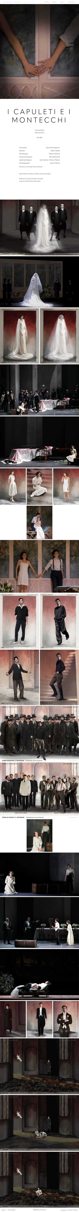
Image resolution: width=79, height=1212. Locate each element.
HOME (46, 2)
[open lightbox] (39, 228)
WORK (54, 2)
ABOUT (62, 2)
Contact (71, 2)
